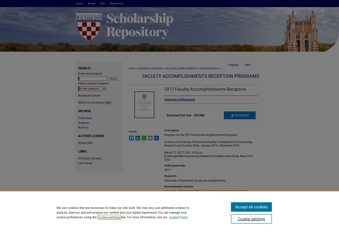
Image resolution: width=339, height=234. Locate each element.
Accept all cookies (251, 207)
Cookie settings (109, 217)
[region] (169, 212)
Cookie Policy (178, 217)
